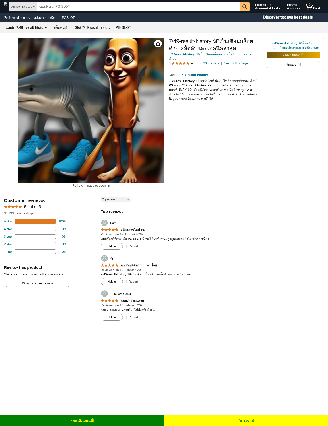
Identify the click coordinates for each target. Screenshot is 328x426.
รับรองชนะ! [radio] (293, 64)
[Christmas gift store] (283, 17)
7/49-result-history (17, 17)
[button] (158, 43)
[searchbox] (138, 6)
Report (133, 246)
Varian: (174, 74)
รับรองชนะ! (246, 420)
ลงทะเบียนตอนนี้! (293, 55)
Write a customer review (37, 283)
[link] (269, 45)
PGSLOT (68, 17)
